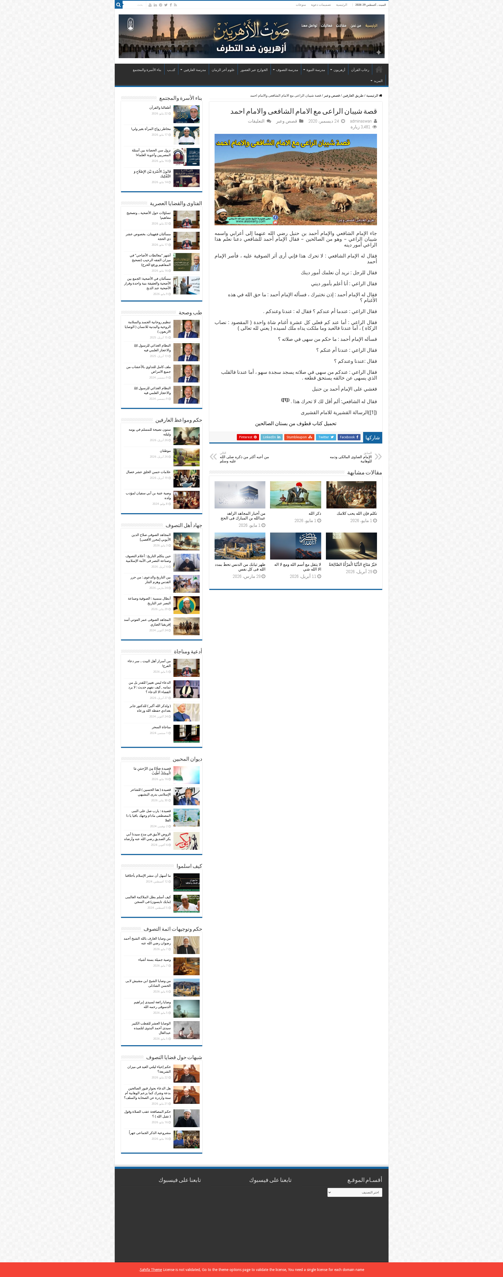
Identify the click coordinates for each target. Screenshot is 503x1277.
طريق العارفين (353, 95)
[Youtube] (150, 5)
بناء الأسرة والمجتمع (147, 70)
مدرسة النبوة (316, 70)
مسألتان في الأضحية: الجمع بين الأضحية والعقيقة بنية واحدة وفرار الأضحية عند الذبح (147, 283)
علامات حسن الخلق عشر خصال (148, 472)
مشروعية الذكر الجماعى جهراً (150, 1133)
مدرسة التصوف (287, 70)
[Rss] (175, 5)
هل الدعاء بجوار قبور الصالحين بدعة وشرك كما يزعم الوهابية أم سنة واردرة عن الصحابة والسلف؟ (147, 1093)
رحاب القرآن (360, 70)
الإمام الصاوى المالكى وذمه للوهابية (351, 457)
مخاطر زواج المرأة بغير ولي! (151, 129)
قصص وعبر (332, 95)
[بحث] (119, 5)
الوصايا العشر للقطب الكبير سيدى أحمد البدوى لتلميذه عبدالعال (151, 1028)
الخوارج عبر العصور (254, 70)
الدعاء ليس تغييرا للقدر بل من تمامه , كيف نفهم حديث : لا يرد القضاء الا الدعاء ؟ (149, 687)
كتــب (171, 70)
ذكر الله (315, 513)
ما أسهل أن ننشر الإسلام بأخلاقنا (148, 876)
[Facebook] (170, 5)
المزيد (378, 81)
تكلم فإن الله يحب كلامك (357, 513)
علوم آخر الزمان (223, 70)
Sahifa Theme (151, 1270)
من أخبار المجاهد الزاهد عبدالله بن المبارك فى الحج (243, 515)
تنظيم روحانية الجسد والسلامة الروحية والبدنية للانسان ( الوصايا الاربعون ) (148, 326)
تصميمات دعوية (321, 5)
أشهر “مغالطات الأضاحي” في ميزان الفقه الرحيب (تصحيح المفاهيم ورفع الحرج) (150, 260)
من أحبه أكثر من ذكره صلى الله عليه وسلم (244, 457)
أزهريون (339, 70)
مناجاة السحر (161, 727)
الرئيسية (341, 5)
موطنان (165, 451)
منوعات (301, 5)
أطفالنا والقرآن (160, 107)
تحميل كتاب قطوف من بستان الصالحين (295, 423)
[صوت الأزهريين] (252, 35)
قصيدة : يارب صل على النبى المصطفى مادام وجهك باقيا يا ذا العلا (148, 815)
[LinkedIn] (155, 5)
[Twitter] (166, 5)
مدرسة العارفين (195, 70)
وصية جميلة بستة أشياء (154, 960)
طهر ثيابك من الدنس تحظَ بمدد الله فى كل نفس (240, 567)
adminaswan (361, 121)
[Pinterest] (160, 5)
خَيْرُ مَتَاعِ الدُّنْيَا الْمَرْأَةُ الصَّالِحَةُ (353, 564)
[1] (285, 399)
